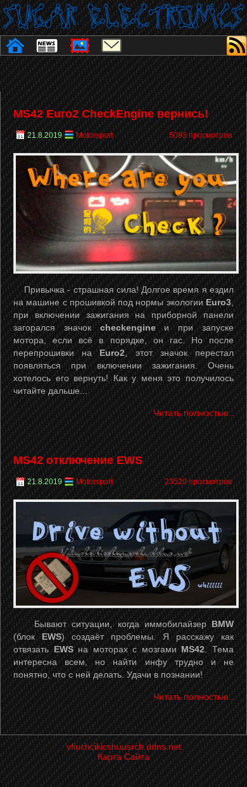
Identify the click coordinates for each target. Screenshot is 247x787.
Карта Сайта (123, 757)
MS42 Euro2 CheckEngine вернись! (110, 113)
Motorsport (94, 135)
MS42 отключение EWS (77, 460)
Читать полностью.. (193, 413)
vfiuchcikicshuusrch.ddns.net (123, 746)
